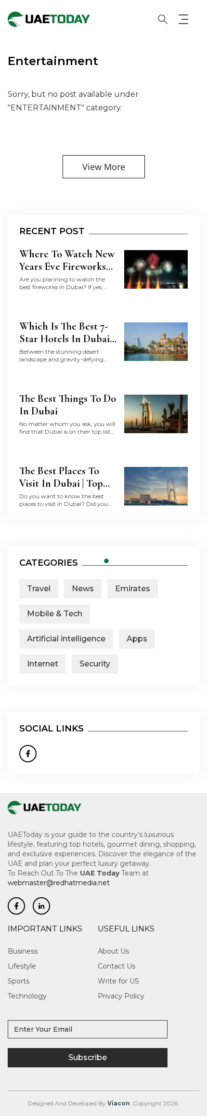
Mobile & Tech (54, 613)
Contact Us (116, 966)
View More (103, 167)
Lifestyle (22, 966)
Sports (18, 981)
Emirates (132, 588)
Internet (42, 663)
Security (94, 663)
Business (23, 951)
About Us (113, 951)
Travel (39, 588)
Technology (27, 996)
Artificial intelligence (66, 638)
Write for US (118, 981)
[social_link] (16, 906)
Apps (137, 638)
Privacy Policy (121, 996)
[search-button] (163, 19)
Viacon (118, 1103)
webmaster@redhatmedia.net (59, 882)
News (83, 588)
